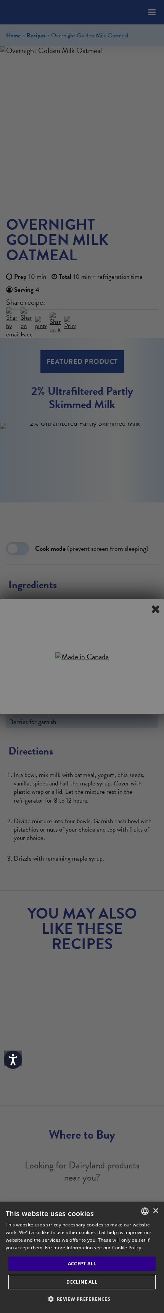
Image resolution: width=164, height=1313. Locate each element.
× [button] (155, 1211)
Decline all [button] (81, 1282)
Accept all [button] (82, 1263)
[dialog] (82, 1257)
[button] (82, 1299)
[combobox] (145, 1211)
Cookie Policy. (127, 1247)
